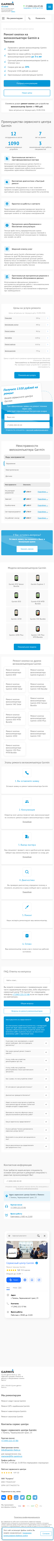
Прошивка (8, 318)
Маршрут (15, 1280)
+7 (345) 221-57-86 (34, 6)
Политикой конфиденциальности (27, 1188)
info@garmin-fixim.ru (10, 1450)
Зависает (8, 499)
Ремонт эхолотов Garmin (12, 1416)
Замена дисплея (10, 351)
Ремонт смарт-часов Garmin (13, 1401)
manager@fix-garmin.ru (11, 1456)
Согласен (46, 1533)
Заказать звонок (27, 549)
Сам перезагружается (12, 512)
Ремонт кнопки (10, 331)
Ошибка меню (10, 505)
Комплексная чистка (11, 325)
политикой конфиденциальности (37, 430)
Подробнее (27, 822)
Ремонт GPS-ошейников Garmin (15, 1406)
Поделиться (3, 1497)
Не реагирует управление (10, 492)
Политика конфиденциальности (27, 1517)
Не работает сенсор (12, 518)
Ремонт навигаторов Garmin (13, 1411)
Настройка (8, 338)
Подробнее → (43, 492)
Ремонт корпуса (10, 344)
